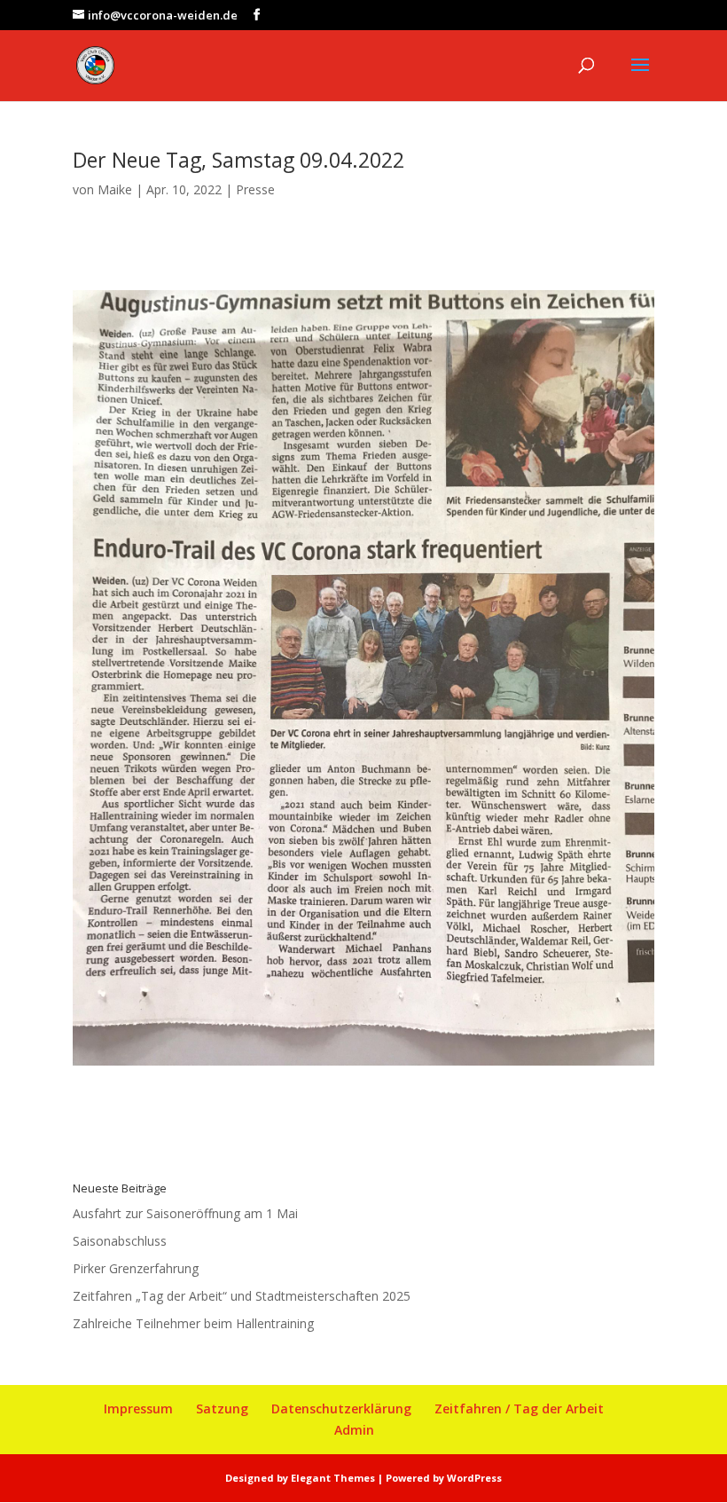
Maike (115, 189)
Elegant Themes (333, 1477)
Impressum (138, 1408)
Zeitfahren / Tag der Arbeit (519, 1408)
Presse (255, 189)
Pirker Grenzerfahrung (136, 1268)
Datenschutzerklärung (341, 1408)
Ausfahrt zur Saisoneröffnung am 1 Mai (185, 1213)
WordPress (474, 1477)
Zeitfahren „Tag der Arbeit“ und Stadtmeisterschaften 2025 (241, 1295)
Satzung (222, 1408)
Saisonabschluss (120, 1240)
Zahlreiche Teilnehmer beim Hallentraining (193, 1323)
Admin (354, 1429)
